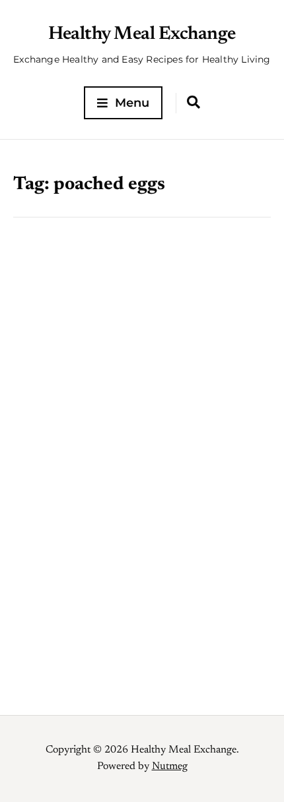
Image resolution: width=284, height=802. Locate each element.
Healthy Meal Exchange (142, 34)
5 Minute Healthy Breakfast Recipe (111, 472)
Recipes (112, 444)
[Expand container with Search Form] (193, 102)
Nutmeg (170, 766)
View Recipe (142, 597)
